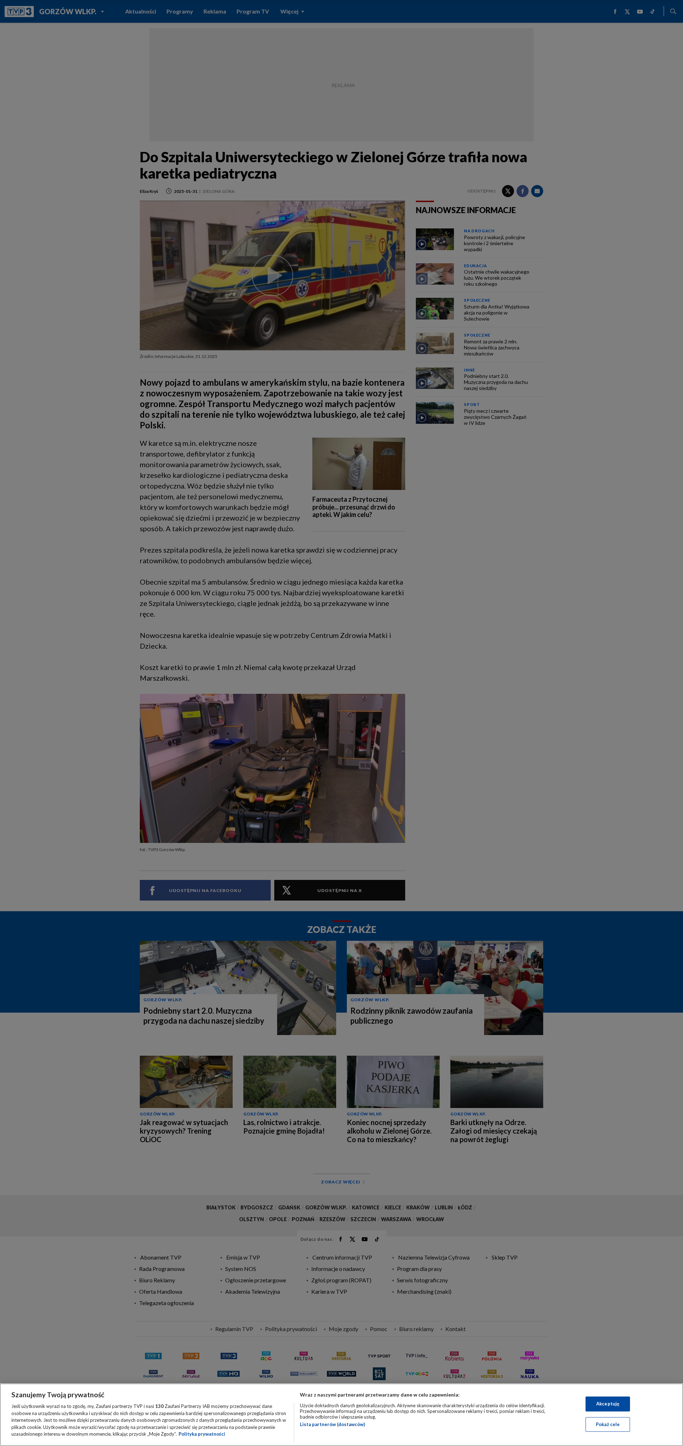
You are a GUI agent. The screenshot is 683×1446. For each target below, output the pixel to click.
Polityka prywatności (202, 1434)
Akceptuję (607, 1404)
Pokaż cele (608, 1424)
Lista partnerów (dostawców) (332, 1424)
